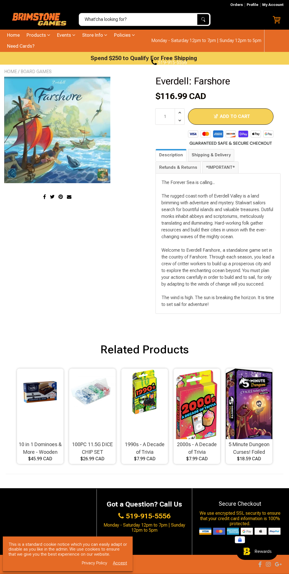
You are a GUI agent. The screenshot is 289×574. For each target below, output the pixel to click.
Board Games (36, 71)
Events (64, 35)
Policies (123, 35)
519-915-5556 (172, 62)
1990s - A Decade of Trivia (145, 448)
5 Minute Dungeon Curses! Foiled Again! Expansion (249, 448)
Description (171, 154)
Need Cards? (20, 46)
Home (13, 35)
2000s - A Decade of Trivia (197, 448)
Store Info (93, 35)
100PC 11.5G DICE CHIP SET (92, 448)
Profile (252, 5)
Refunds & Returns (178, 167)
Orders (236, 5)
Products (37, 35)
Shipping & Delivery (211, 154)
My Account (272, 5)
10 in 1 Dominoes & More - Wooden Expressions (40, 448)
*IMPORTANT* (220, 167)
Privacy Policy (94, 563)
